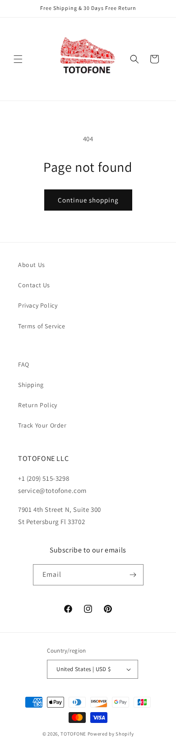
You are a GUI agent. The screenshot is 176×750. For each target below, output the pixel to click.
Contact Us (34, 285)
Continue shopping (88, 200)
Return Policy (37, 405)
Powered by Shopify (111, 734)
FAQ (23, 364)
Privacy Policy (37, 305)
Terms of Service (41, 326)
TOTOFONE (73, 734)
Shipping (31, 385)
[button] (18, 59)
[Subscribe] (133, 574)
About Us (31, 265)
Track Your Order (42, 425)
